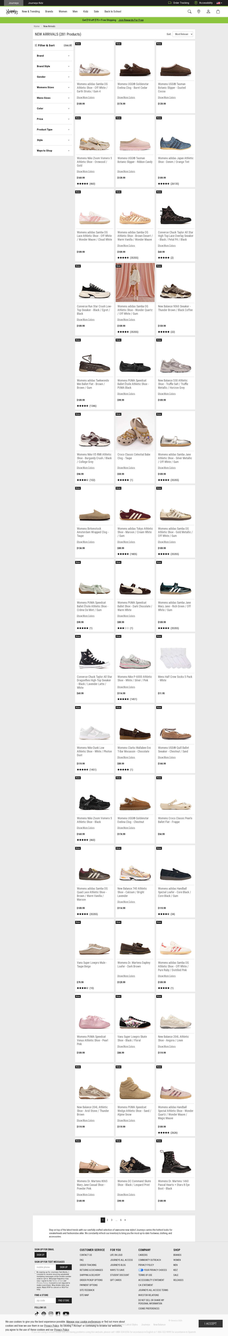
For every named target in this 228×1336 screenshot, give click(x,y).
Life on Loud (116, 1255)
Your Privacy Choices (155, 1270)
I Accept (211, 1323)
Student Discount (119, 1275)
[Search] (190, 11)
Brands (177, 1255)
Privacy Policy (146, 1265)
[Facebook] (58, 1314)
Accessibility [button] (206, 3)
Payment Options (89, 1285)
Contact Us (86, 1255)
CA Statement (145, 1285)
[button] (219, 3)
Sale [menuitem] (96, 11)
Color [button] (40, 108)
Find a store (41, 1295)
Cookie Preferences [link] (148, 1308)
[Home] (12, 12)
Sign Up (40, 1254)
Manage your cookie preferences (83, 1321)
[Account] (209, 12)
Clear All (68, 45)
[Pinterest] (44, 1314)
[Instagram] (51, 1314)
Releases (178, 1280)
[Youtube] (66, 1314)
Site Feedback (87, 1290)
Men (175, 1265)
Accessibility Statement (151, 1280)
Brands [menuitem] (49, 11)
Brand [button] (40, 55)
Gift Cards (116, 1280)
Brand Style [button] (43, 66)
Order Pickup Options (91, 1280)
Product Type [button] (44, 129)
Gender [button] (41, 76)
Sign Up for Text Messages (50, 1262)
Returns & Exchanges (91, 1270)
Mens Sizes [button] (43, 98)
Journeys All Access (121, 1260)
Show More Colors (85, 97)
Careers (143, 1255)
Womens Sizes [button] (45, 87)
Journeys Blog (118, 1265)
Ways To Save (117, 1270)
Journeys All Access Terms (153, 1290)
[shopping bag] (218, 11)
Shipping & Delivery (90, 1275)
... (116, 1220)
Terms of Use (145, 1275)
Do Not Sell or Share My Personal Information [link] (151, 1302)
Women (177, 1260)
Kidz (175, 1270)
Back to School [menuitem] (112, 11)
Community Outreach (149, 1260)
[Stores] (199, 11)
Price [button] (40, 119)
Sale (175, 1275)
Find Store (63, 1300)
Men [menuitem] (75, 11)
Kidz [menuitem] (85, 11)
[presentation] (31, 12)
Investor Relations (148, 1295)
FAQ (81, 1260)
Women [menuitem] (63, 11)
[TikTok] (37, 1314)
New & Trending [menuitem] (31, 11)
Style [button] (40, 140)
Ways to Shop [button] (44, 150)
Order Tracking (181, 3)
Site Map (84, 1295)
